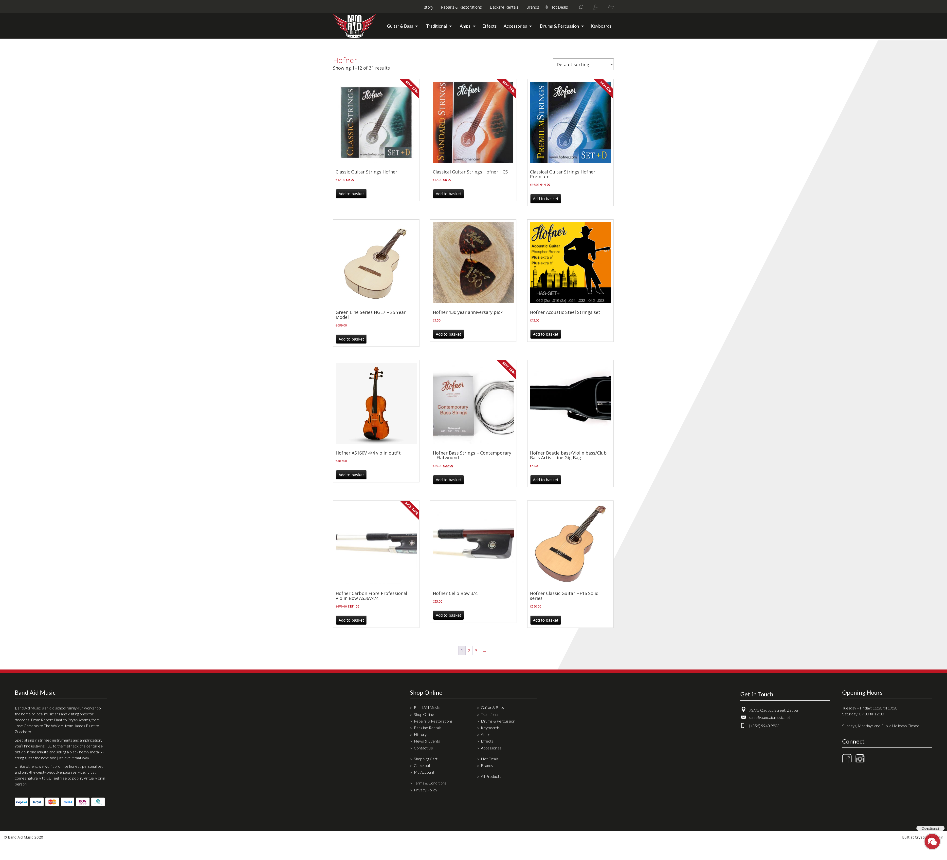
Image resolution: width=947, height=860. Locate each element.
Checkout (422, 765)
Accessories (515, 26)
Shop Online (424, 714)
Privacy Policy (425, 789)
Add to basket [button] (351, 193)
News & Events (427, 741)
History (426, 7)
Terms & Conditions (430, 783)
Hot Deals (559, 7)
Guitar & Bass (400, 26)
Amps (465, 26)
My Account (424, 772)
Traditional (436, 26)
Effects (489, 26)
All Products (491, 776)
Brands (532, 7)
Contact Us (423, 747)
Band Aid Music (427, 707)
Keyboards (601, 26)
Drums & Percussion (559, 26)
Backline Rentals (504, 7)
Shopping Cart (425, 758)
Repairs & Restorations (461, 7)
